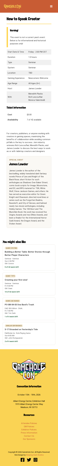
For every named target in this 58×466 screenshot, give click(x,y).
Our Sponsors (29, 439)
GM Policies (29, 426)
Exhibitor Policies (29, 429)
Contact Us (29, 436)
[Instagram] (35, 460)
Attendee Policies (29, 423)
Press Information (29, 433)
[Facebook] (22, 460)
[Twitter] (29, 460)
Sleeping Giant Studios (35, 455)
